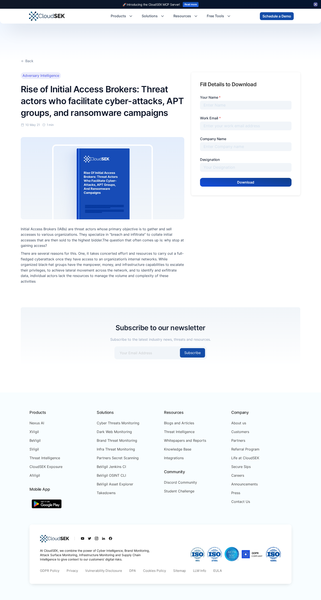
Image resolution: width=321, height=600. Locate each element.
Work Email (210, 118)
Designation (210, 159)
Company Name (213, 139)
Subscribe (192, 353)
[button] (121, 16)
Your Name (210, 97)
